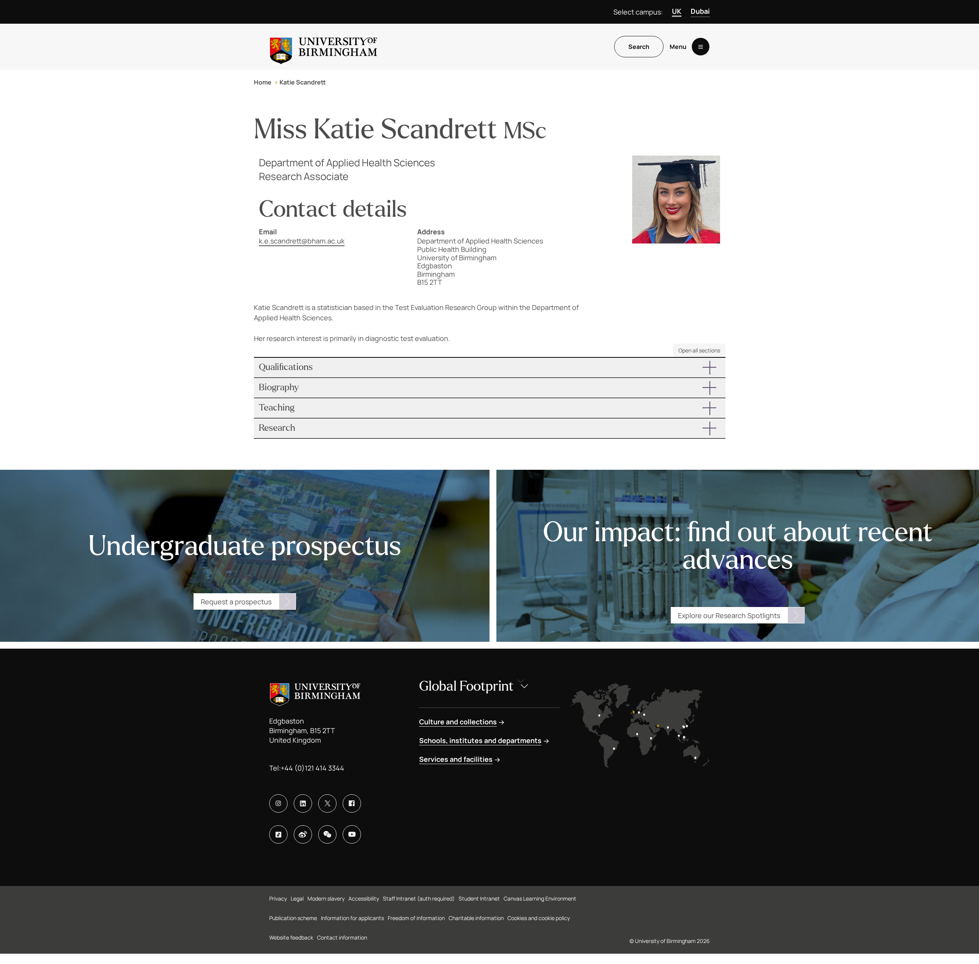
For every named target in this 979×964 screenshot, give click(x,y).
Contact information (342, 937)
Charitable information (476, 918)
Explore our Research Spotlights (729, 615)
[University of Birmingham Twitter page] (327, 803)
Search (638, 46)
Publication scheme (293, 918)
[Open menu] (700, 46)
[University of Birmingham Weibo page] (303, 834)
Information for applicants (352, 918)
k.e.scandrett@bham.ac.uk (302, 240)
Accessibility (363, 898)
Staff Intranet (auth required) (419, 898)
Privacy (278, 898)
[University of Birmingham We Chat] (327, 834)
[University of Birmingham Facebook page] (352, 803)
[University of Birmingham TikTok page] (278, 834)
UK (676, 11)
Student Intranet (479, 898)
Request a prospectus (236, 601)
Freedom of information (416, 918)
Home (263, 82)
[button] (489, 367)
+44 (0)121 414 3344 (312, 767)
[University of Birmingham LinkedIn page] (303, 803)
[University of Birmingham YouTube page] (352, 834)
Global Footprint (466, 686)
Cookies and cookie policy (538, 918)
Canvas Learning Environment (540, 898)
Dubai (700, 11)
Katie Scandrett (303, 82)
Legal (297, 898)
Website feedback (291, 937)
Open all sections (699, 350)
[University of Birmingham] (323, 46)
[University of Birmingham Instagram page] (278, 803)
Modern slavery (326, 898)
